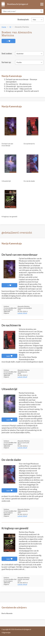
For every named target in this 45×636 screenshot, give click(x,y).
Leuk (8, 356)
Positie (19, 62)
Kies (34, 20)
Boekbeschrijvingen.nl (17, 4)
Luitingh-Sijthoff (22, 313)
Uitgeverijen (6, 632)
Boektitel (20, 54)
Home (4, 27)
